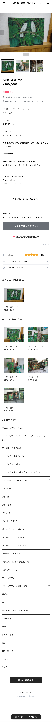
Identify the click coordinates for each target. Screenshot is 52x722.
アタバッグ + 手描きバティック (15, 456)
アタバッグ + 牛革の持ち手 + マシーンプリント (21, 472)
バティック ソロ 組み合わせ (15, 537)
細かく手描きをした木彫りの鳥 (15, 610)
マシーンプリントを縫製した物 (14, 586)
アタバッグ (7, 488)
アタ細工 (6, 497)
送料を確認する (28, 97)
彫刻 (4, 643)
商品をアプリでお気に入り (27, 237)
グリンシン (6, 513)
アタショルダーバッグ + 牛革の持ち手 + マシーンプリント (24, 438)
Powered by (23, 696)
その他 (5, 659)
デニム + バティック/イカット (14, 428)
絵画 (4, 626)
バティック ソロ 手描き (13, 529)
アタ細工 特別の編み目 (12, 448)
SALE (4, 667)
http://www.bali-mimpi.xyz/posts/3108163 (22, 217)
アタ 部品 (7, 505)
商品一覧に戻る (26, 680)
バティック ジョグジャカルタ (14, 545)
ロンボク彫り (7, 651)
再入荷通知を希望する (27, 226)
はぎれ (5, 594)
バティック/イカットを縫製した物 (15, 562)
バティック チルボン (11, 553)
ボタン (4, 602)
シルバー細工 (8, 635)
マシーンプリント (9, 578)
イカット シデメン (10, 521)
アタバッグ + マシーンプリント (14, 480)
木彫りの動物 (8, 618)
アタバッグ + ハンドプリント (13, 464)
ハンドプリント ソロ (11, 570)
